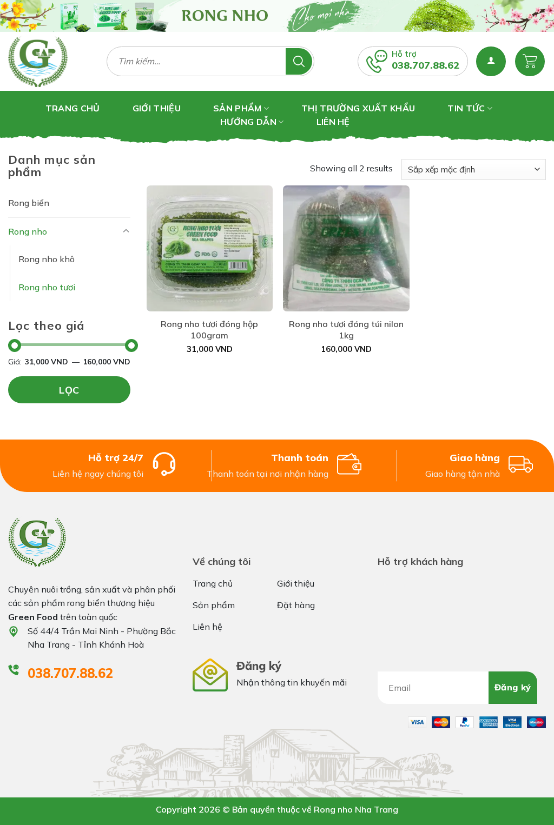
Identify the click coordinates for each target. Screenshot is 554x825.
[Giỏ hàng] (530, 61)
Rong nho (27, 231)
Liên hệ (333, 121)
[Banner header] (277, 16)
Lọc (69, 390)
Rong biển (28, 202)
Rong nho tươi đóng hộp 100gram (209, 329)
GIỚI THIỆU (157, 108)
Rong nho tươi (46, 287)
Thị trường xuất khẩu (358, 108)
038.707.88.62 (425, 65)
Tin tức (466, 108)
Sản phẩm (237, 108)
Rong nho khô (46, 259)
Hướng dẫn (248, 121)
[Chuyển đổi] (126, 231)
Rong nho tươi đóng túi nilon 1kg (346, 329)
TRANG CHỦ (72, 108)
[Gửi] (299, 61)
